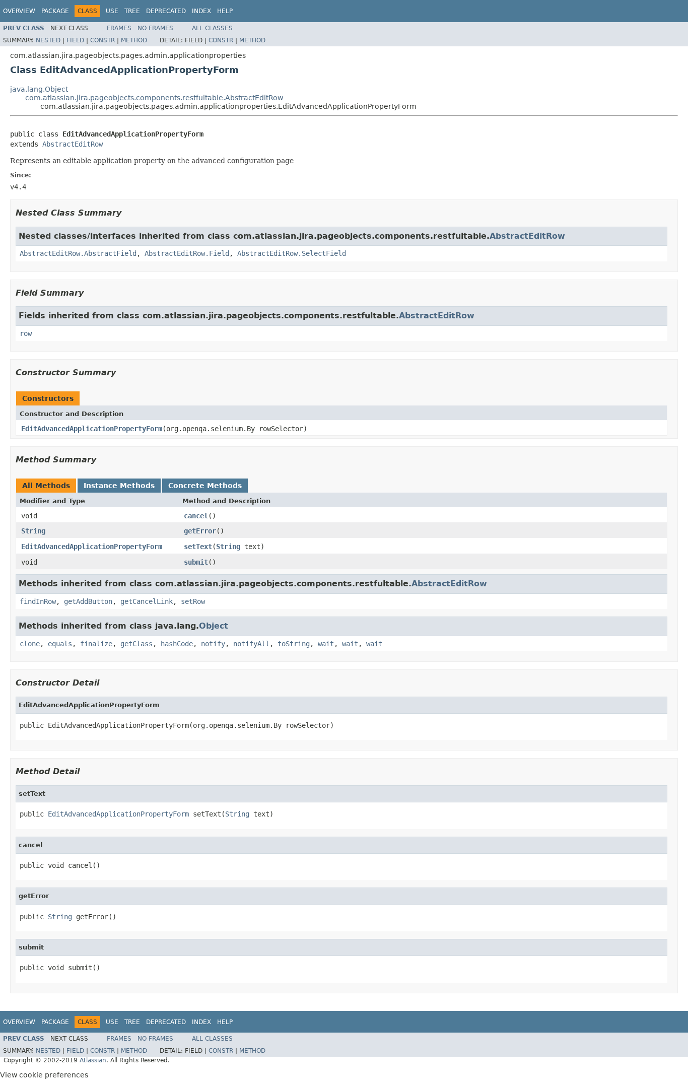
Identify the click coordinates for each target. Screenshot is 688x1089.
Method (134, 40)
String (33, 531)
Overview (19, 11)
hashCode (177, 644)
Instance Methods (119, 486)
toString (294, 644)
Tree (132, 11)
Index (201, 11)
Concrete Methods (205, 486)
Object (213, 626)
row (26, 333)
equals (60, 644)
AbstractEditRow (72, 144)
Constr (102, 40)
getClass (136, 644)
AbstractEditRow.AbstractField (78, 253)
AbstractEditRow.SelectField (291, 253)
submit (196, 562)
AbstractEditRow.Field (187, 253)
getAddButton (88, 601)
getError (200, 531)
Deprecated (166, 11)
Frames (119, 28)
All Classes (212, 28)
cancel (196, 516)
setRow (193, 601)
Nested (48, 40)
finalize (96, 644)
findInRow (38, 601)
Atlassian (93, 1060)
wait (326, 644)
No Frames (155, 28)
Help (225, 11)
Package (55, 11)
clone (30, 644)
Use (112, 11)
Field (75, 40)
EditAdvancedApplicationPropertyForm (91, 429)
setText (198, 546)
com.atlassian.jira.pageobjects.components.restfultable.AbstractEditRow (154, 98)
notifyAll (251, 644)
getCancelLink (146, 601)
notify (213, 644)
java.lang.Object (39, 89)
